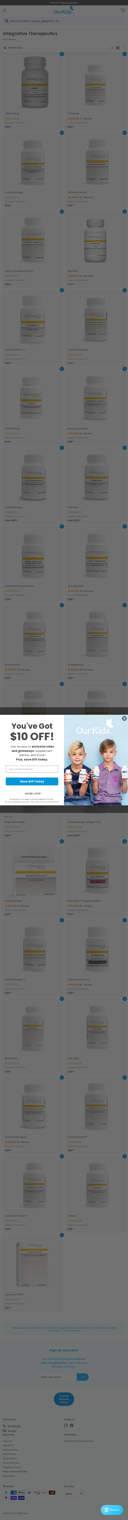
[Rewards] (112, 1510)
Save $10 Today (32, 781)
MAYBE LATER (33, 793)
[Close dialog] (124, 718)
